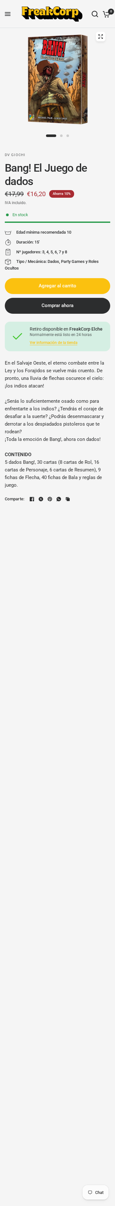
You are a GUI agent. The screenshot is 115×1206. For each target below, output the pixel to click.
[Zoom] (100, 36)
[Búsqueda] (94, 14)
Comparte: (14, 499)
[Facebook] (32, 499)
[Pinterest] (50, 499)
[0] (105, 14)
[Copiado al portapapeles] (68, 499)
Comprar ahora (57, 305)
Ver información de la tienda (53, 343)
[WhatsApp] (59, 499)
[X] (41, 499)
